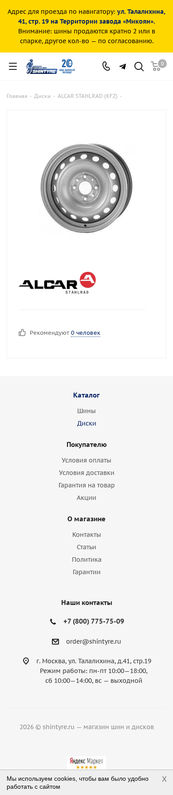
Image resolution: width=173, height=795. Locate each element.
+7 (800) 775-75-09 (93, 621)
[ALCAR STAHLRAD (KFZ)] (79, 283)
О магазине (86, 519)
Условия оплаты (86, 460)
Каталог (86, 395)
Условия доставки (86, 473)
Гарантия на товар (87, 485)
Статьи (86, 547)
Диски (86, 423)
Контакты (86, 535)
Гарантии (87, 572)
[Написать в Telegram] (122, 67)
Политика (87, 560)
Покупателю (87, 444)
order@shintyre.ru (93, 641)
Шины (86, 411)
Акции (86, 498)
